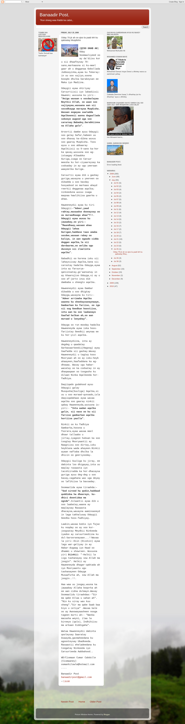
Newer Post (67, 701)
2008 (112, 174)
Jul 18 (116, 232)
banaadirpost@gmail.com (76, 677)
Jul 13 (116, 216)
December (116, 279)
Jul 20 (116, 236)
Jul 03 (116, 189)
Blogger (107, 714)
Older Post (95, 701)
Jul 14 (116, 219)
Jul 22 (116, 242)
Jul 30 (116, 261)
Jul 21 (116, 239)
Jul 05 (116, 196)
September (116, 269)
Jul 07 (116, 199)
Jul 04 (116, 193)
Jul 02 (116, 186)
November (116, 275)
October (115, 272)
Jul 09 (116, 206)
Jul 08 (116, 203)
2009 (112, 283)
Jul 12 (116, 213)
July (113, 180)
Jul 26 (116, 258)
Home (82, 701)
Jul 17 (116, 229)
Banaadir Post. (54, 14)
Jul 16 (116, 226)
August (115, 265)
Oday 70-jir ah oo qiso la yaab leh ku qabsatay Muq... (127, 253)
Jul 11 (116, 209)
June (114, 177)
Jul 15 (116, 222)
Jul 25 (116, 249)
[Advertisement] (90, 693)
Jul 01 (116, 183)
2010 (112, 286)
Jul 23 (116, 246)
